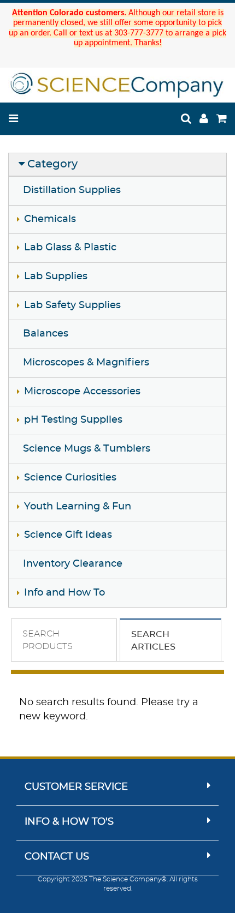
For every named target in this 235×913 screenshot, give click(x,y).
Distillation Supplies (72, 190)
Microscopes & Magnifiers (86, 363)
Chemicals (50, 219)
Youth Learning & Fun (77, 507)
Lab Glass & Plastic (70, 248)
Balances (45, 334)
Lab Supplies (55, 276)
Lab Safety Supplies (72, 305)
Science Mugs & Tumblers (86, 449)
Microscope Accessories (82, 392)
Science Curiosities (70, 478)
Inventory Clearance (72, 564)
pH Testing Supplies (73, 420)
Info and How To (64, 593)
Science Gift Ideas (68, 535)
